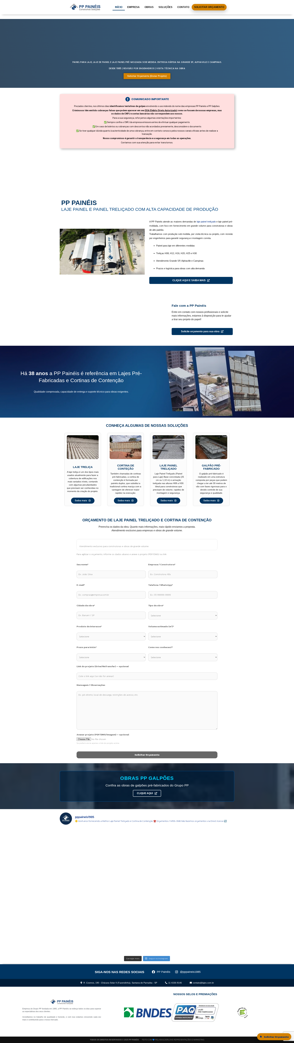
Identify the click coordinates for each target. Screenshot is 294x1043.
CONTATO (183, 7)
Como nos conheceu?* (160, 647)
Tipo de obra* (156, 605)
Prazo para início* (87, 647)
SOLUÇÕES (165, 7)
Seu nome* (82, 564)
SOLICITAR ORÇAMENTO (209, 7)
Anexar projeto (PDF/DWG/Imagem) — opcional (103, 734)
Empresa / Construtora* (161, 564)
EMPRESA (133, 7)
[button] (63, 252)
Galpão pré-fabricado (211, 467)
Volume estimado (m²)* (161, 626)
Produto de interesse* (89, 626)
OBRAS (149, 7)
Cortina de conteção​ (125, 467)
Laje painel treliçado (168, 467)
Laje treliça (83, 467)
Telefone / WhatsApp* (160, 585)
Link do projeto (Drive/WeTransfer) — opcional (103, 666)
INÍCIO (118, 7)
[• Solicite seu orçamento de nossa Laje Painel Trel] (81, 840)
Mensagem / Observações (91, 685)
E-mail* (81, 585)
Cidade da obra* (86, 605)
